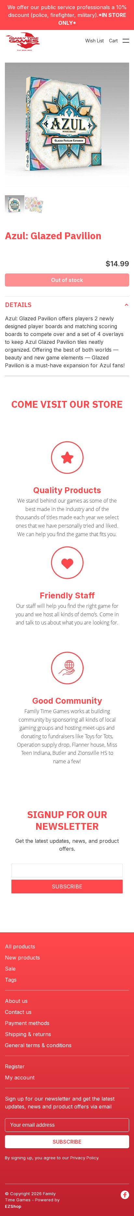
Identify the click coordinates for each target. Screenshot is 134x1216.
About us (16, 1001)
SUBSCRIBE (67, 886)
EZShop (13, 1206)
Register (15, 1066)
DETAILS (18, 304)
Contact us (18, 1012)
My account (19, 1077)
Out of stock (67, 280)
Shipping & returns (28, 1034)
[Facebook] (125, 1200)
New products (22, 957)
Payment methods (27, 1023)
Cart (113, 40)
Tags (11, 979)
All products (20, 946)
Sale (10, 968)
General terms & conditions (38, 1045)
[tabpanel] (67, 125)
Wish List (94, 40)
